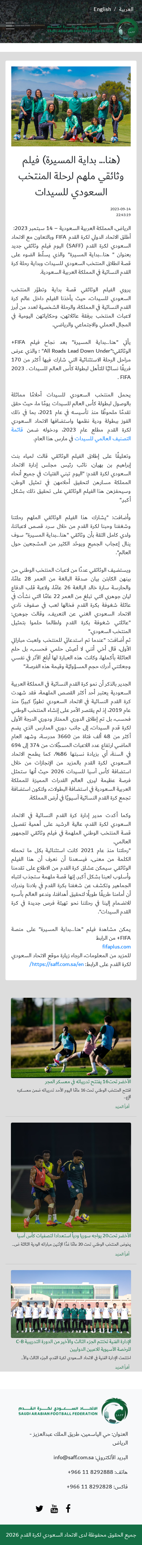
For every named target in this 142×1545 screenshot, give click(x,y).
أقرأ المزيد (122, 1107)
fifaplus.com (116, 946)
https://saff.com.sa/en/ (56, 964)
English (102, 9)
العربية (126, 9)
